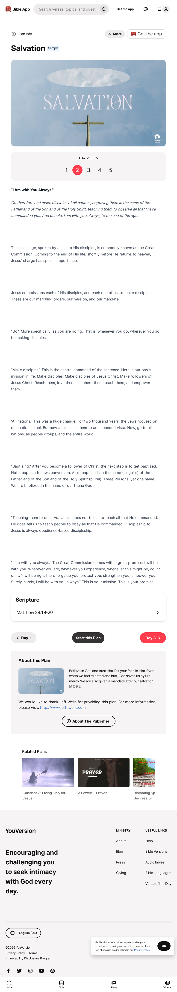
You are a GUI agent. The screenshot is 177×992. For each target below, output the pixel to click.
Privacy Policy (15, 953)
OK (164, 946)
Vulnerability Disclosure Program (29, 958)
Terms (33, 953)
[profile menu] (162, 9)
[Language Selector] (145, 9)
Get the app (125, 9)
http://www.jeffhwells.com (63, 707)
